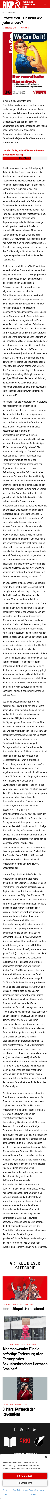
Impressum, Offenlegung (25, 1453)
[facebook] (15, 1428)
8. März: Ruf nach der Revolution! (19, 1411)
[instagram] (28, 1428)
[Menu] (44, 3)
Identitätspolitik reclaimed (23, 1308)
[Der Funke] (17, 7)
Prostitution (24, 28)
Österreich (19, 1344)
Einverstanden (25, 1476)
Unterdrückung (30, 1344)
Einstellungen (25, 1483)
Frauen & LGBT (11, 28)
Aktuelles (6, 1304)
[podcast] (34, 1428)
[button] (46, 1457)
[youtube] (21, 1428)
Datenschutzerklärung (19, 1490)
